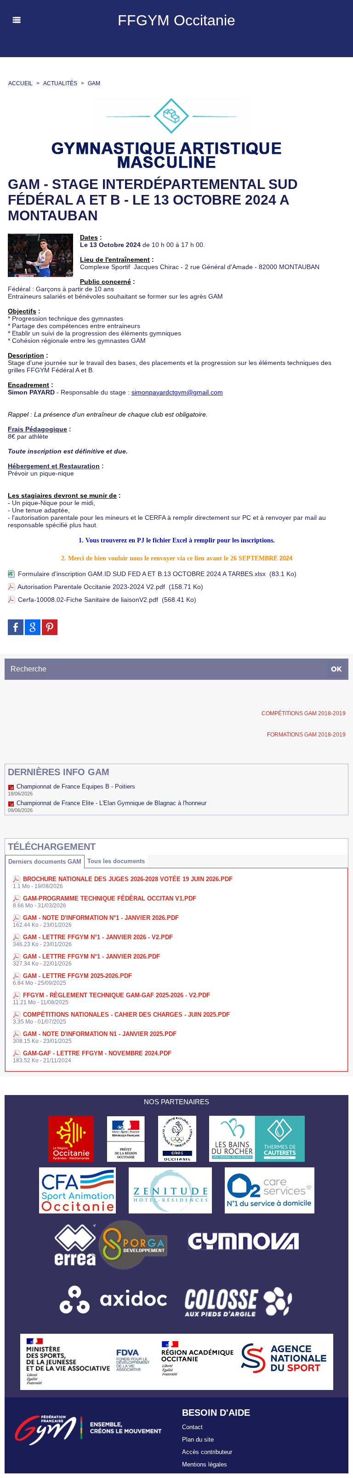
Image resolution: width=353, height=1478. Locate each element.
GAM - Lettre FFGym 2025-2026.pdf (77, 975)
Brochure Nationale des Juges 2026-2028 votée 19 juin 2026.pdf (128, 879)
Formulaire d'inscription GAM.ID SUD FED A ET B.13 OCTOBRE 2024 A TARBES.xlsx (142, 573)
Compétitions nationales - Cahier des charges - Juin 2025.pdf (126, 1014)
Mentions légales (204, 1464)
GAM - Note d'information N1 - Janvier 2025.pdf (99, 1033)
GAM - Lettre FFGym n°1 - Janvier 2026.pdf (91, 956)
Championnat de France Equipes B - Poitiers (76, 786)
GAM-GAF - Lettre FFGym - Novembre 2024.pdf (97, 1053)
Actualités (60, 83)
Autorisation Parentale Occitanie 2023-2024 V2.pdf (91, 586)
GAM (94, 83)
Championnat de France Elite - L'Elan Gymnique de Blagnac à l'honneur (111, 803)
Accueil (20, 83)
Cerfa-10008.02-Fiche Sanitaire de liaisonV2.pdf (88, 599)
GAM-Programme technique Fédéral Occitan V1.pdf (109, 898)
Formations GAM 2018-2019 (306, 734)
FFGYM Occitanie (176, 20)
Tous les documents (116, 861)
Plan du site (198, 1439)
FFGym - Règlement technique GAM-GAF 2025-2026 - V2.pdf (116, 995)
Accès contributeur (207, 1452)
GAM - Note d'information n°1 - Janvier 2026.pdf (101, 917)
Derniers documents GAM (44, 861)
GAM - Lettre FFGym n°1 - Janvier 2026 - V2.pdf (98, 937)
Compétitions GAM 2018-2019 (304, 713)
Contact (192, 1427)
